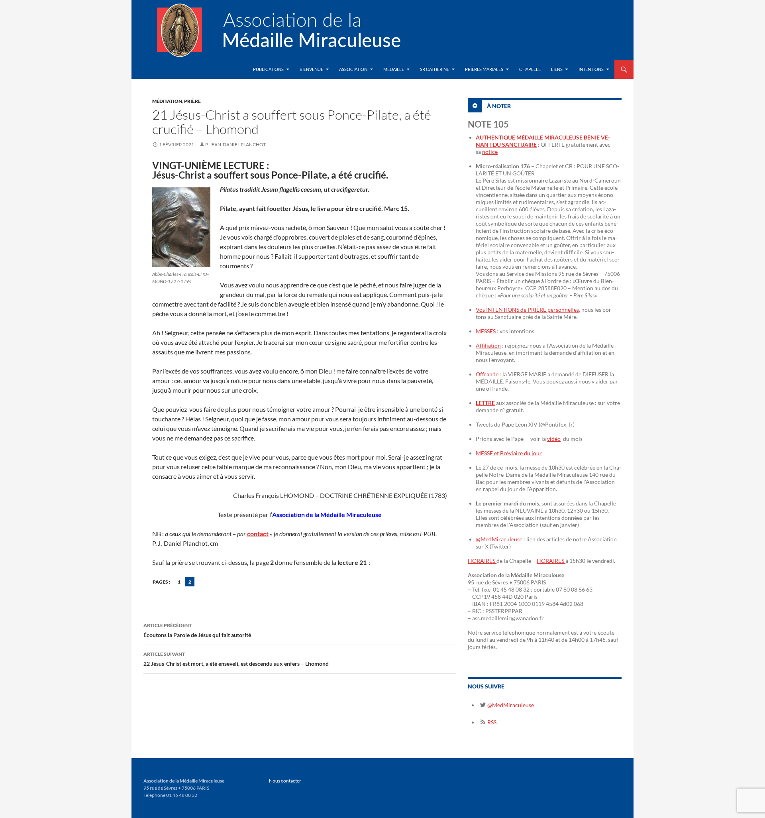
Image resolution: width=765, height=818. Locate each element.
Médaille (393, 69)
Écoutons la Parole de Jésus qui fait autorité (197, 630)
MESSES (486, 331)
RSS (491, 722)
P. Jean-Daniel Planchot (235, 144)
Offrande (487, 374)
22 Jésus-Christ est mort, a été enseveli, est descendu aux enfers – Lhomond (236, 659)
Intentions (591, 69)
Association (353, 69)
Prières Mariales (484, 69)
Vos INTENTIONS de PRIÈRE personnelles (527, 309)
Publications (268, 69)
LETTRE (485, 402)
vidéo (554, 438)
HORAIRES (482, 560)
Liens (557, 69)
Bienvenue (311, 69)
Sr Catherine (434, 69)
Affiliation (488, 345)
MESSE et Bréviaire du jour (509, 453)
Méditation (167, 101)
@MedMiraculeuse (499, 539)
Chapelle (530, 69)
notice (490, 151)
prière (192, 101)
